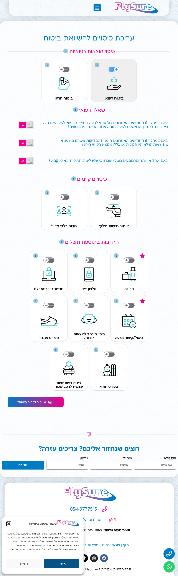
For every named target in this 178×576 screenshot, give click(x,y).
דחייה (24, 563)
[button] (9, 524)
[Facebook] (104, 558)
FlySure (91, 569)
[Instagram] (94, 558)
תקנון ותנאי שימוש (115, 545)
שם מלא (170, 458)
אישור (62, 563)
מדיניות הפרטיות (86, 545)
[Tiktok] (84, 558)
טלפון (84, 458)
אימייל (127, 458)
